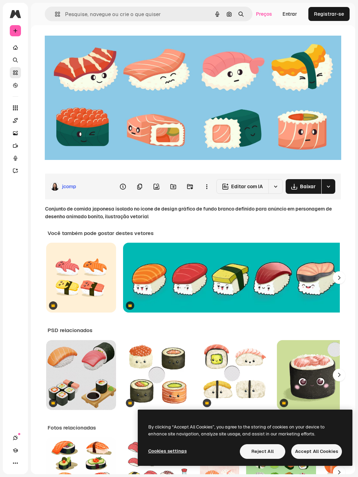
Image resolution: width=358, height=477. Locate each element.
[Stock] (15, 72)
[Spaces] (15, 120)
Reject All (262, 451)
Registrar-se (329, 14)
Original (89, 41)
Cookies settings (167, 451)
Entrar (289, 14)
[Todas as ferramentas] (15, 107)
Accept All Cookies (316, 451)
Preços (264, 14)
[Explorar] (15, 85)
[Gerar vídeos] (15, 145)
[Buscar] (15, 60)
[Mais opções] (207, 186)
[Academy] (15, 450)
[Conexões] (15, 437)
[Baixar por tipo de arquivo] (328, 186)
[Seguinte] (339, 278)
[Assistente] (15, 170)
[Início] (15, 47)
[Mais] (15, 463)
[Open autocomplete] (54, 14)
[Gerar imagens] (15, 133)
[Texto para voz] (15, 158)
